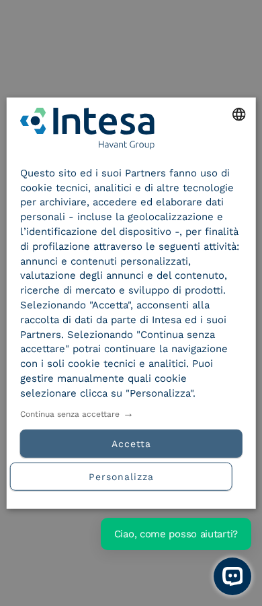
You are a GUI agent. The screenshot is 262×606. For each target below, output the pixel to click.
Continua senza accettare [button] (70, 413)
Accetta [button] (131, 443)
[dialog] (131, 303)
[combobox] (238, 114)
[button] (131, 474)
